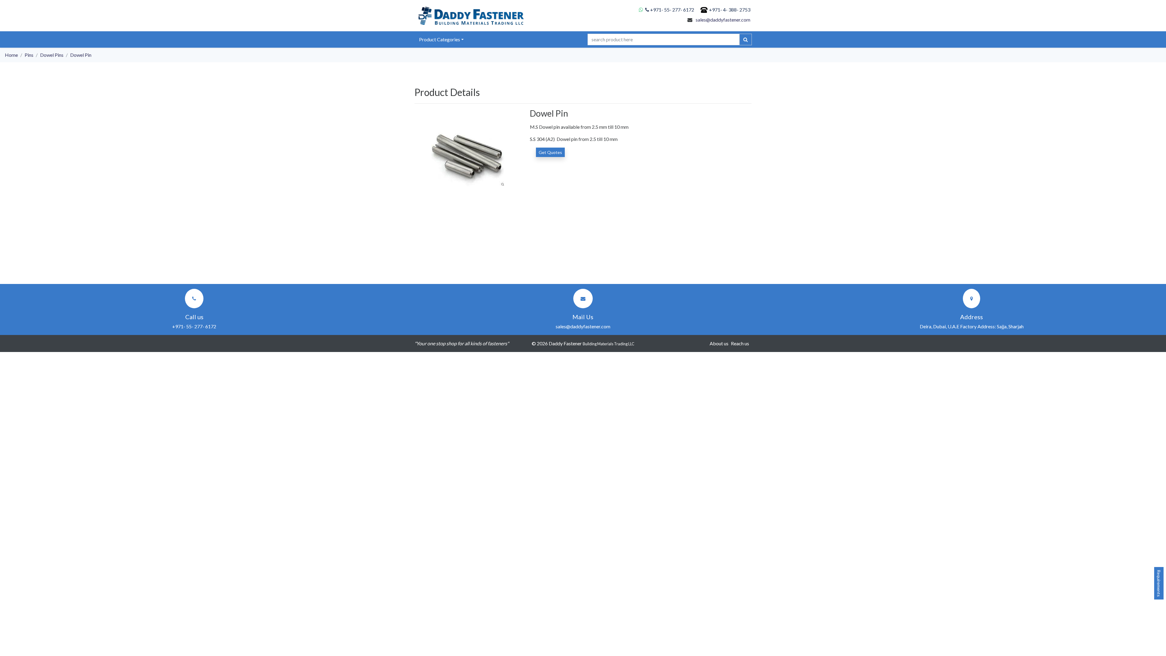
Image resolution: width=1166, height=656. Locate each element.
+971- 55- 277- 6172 (672, 9)
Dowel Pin (80, 55)
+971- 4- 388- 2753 (729, 9)
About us (719, 343)
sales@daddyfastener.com (723, 19)
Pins (29, 55)
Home (11, 55)
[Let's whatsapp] (642, 9)
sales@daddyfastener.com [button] (583, 326)
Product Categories (439, 39)
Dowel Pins (51, 55)
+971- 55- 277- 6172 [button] (194, 326)
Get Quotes (550, 152)
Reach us (740, 343)
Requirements (1158, 583)
